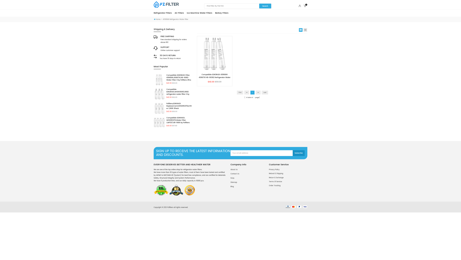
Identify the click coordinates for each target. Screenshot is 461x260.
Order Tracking (275, 185)
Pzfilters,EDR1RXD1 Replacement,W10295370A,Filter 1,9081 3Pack (179, 106)
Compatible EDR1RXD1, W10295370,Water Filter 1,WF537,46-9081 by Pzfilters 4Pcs (178, 120)
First (240, 92)
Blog (232, 186)
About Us (234, 169)
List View (305, 30)
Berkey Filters (221, 13)
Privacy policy (274, 169)
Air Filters (179, 13)
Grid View (301, 30)
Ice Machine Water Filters (199, 13)
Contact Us (234, 174)
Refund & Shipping (276, 173)
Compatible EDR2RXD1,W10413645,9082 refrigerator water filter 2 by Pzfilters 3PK (177, 91)
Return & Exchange (276, 177)
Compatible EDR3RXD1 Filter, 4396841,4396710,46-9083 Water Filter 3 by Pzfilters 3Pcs (178, 77)
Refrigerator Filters (163, 13)
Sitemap (233, 182)
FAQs (232, 178)
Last (265, 92)
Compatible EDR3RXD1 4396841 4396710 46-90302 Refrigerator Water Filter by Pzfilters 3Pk (214, 76)
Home (158, 19)
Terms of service (275, 181)
